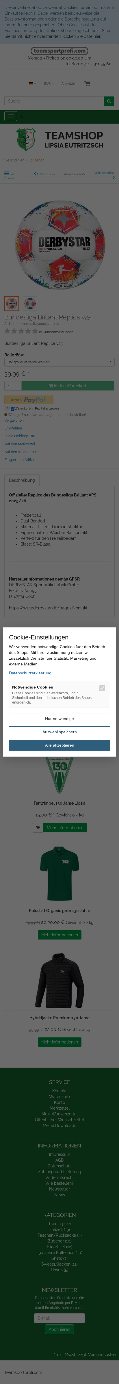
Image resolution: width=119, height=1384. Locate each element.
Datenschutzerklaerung (30, 673)
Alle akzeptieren (59, 745)
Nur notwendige (59, 718)
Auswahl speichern (59, 732)
